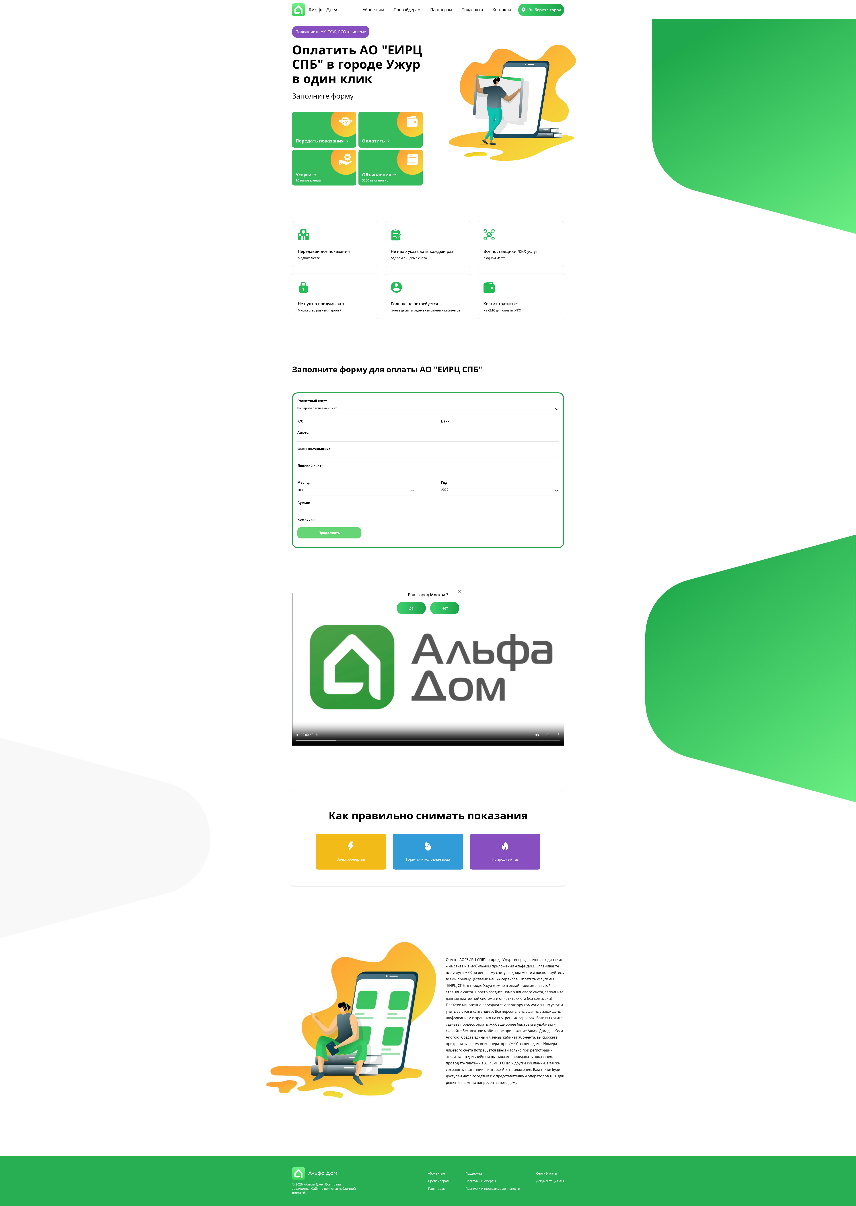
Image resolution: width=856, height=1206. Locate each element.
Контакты (502, 9)
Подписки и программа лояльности (492, 1188)
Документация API (550, 1181)
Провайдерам (407, 9)
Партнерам (441, 9)
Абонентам (373, 9)
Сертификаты (546, 1173)
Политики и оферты (480, 1181)
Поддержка (472, 9)
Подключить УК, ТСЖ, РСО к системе (330, 31)
